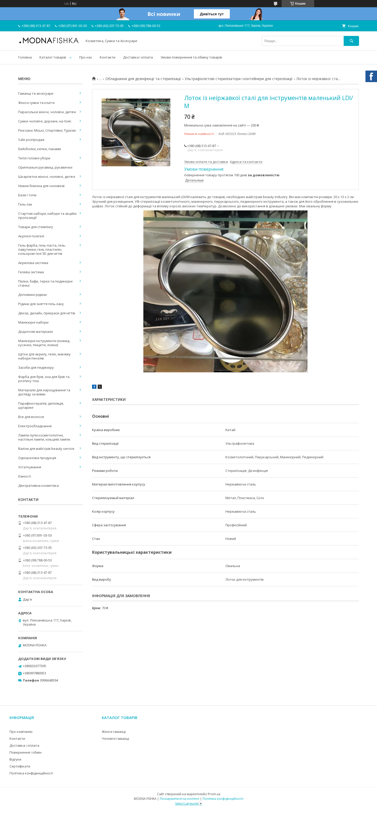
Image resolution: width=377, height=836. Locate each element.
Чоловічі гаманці (115, 738)
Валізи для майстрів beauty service (46, 448)
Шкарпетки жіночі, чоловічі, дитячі (46, 176)
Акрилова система (33, 262)
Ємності (24, 476)
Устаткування (29, 467)
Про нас (85, 57)
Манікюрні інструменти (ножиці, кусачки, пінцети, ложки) (44, 342)
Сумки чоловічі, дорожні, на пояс (44, 121)
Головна (25, 57)
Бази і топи (27, 195)
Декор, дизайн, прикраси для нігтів (46, 313)
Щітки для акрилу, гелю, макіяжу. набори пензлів (44, 356)
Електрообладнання (35, 426)
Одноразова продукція (37, 457)
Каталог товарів (52, 57)
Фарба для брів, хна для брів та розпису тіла (44, 378)
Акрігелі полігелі (31, 236)
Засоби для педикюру (36, 367)
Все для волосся (31, 416)
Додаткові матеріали (35, 331)
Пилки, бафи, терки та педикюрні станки (45, 283)
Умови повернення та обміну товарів (191, 57)
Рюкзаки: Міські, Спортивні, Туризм (47, 130)
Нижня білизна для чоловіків (41, 185)
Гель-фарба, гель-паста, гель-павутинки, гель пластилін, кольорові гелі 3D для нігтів (42, 249)
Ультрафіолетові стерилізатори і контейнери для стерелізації (239, 79)
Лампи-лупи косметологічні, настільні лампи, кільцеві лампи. (44, 437)
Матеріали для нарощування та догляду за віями (44, 392)
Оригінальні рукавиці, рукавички (45, 167)
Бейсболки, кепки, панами (39, 149)
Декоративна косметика (38, 485)
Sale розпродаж (31, 139)
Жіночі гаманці (114, 731)
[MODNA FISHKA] (49, 43)
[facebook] (94, 387)
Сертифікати (19, 766)
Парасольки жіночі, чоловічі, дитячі (47, 112)
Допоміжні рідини (32, 294)
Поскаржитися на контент (179, 798)
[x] (100, 387)
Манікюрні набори (33, 322)
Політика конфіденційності (31, 773)
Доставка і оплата (138, 57)
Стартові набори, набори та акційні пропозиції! (47, 215)
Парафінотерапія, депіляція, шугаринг (41, 405)
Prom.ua (214, 794)
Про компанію (21, 731)
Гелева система (31, 272)
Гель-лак (25, 204)
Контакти (107, 57)
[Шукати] (351, 41)
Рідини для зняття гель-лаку (41, 304)
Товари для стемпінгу (35, 227)
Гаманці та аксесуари (35, 93)
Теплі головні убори (34, 158)
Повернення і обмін (25, 752)
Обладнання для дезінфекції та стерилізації (143, 79)
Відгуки (15, 759)
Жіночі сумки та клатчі (36, 102)
